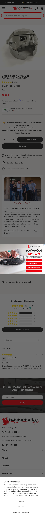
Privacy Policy (33, 495)
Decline (21, 507)
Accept (21, 501)
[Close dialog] (44, 244)
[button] (33, 260)
